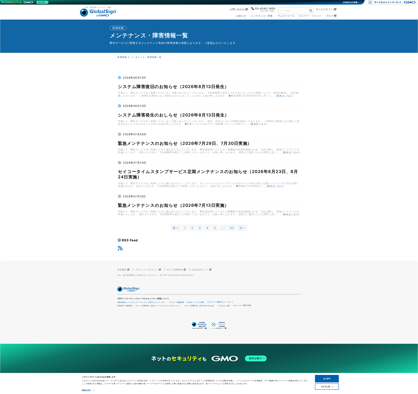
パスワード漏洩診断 (176, 302)
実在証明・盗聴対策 (124, 306)
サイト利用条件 (175, 269)
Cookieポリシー (200, 269)
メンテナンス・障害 (262, 15)
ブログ (329, 15)
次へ (242, 227)
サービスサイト (324, 9)
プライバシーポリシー (146, 269)
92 (232, 227)
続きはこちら (284, 95)
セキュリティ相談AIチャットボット (220, 302)
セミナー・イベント (310, 15)
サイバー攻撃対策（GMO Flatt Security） (199, 306)
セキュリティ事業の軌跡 (242, 305)
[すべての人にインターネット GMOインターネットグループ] (395, 2)
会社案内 (122, 269)
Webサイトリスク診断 (195, 302)
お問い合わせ (237, 9)
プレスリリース (286, 15)
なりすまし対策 (224, 306)
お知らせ (241, 15)
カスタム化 (325, 386)
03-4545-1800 (265, 8)
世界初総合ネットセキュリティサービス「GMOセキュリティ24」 (141, 302)
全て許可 (326, 379)
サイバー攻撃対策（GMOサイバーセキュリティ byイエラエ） (158, 306)
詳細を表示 (86, 390)
